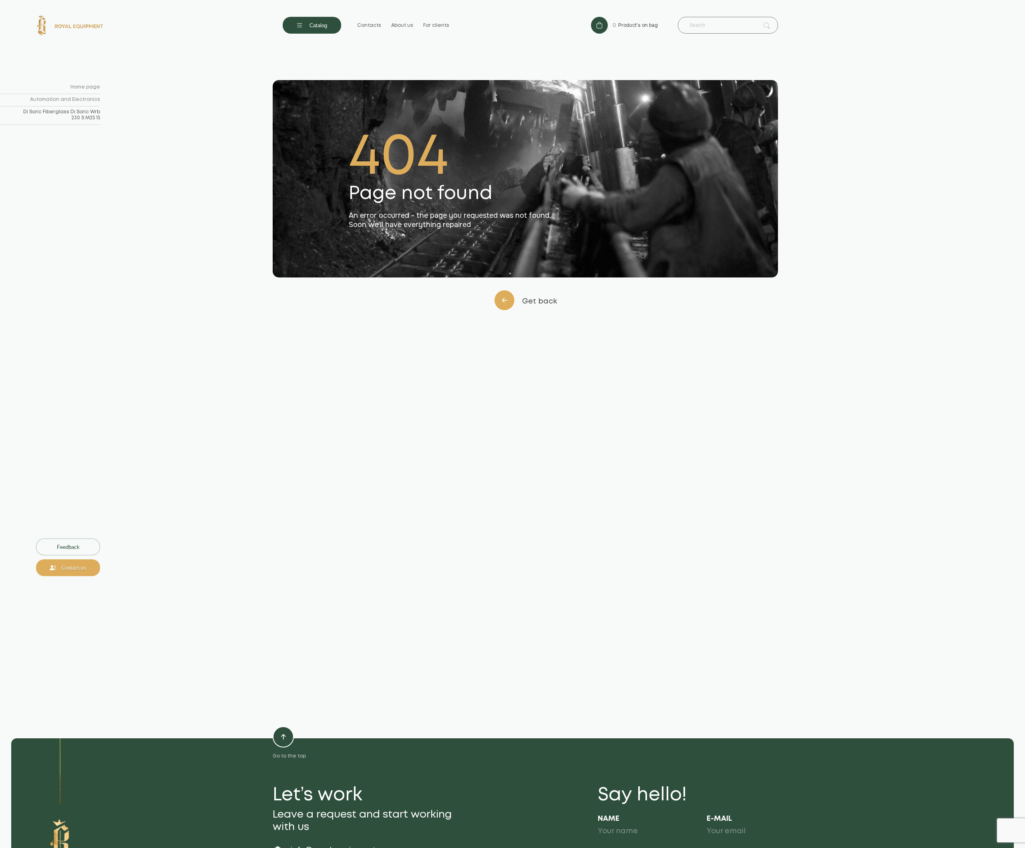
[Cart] (599, 25)
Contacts (369, 25)
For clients (436, 25)
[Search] (766, 26)
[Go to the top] (283, 737)
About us (402, 25)
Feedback (68, 547)
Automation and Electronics (65, 99)
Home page (85, 87)
